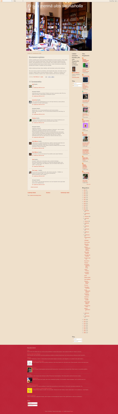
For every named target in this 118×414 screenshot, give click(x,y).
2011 (85, 327)
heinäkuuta (87, 223)
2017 (85, 207)
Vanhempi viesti (65, 192)
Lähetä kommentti (34, 187)
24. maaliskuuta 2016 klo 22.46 (38, 114)
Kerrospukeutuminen (87, 306)
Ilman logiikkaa (87, 279)
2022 (85, 197)
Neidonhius (86, 296)
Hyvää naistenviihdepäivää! (87, 291)
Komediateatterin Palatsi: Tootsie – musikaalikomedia (86, 152)
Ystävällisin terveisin (86, 273)
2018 (85, 205)
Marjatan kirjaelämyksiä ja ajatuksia (86, 60)
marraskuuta (87, 213)
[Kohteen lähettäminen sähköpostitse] (48, 77)
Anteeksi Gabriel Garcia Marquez (33, 353)
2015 (85, 319)
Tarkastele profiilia (75, 77)
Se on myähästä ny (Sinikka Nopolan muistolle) (42, 388)
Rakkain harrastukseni (87, 309)
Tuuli (33, 159)
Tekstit (75, 83)
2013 (85, 323)
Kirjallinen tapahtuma (31, 395)
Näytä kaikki (88, 184)
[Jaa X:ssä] (51, 77)
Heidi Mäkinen (35, 141)
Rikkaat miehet (87, 277)
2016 (85, 209)
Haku (28, 350)
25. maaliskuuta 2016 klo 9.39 (38, 166)
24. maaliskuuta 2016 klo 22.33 (38, 104)
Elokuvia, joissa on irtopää (86, 282)
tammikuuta (87, 316)
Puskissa (34, 118)
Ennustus (86, 285)
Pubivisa (29, 357)
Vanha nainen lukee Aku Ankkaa (87, 302)
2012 (85, 325)
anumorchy (34, 100)
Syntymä (34, 367)
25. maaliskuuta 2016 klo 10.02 (38, 176)
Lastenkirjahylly (86, 76)
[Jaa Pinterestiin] (53, 77)
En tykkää (29, 374)
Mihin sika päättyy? (86, 245)
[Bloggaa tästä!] (49, 77)
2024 (85, 193)
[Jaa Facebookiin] (52, 77)
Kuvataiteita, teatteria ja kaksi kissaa (87, 266)
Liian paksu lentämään (87, 288)
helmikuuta (87, 313)
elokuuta (86, 221)
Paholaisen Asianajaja (85, 135)
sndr (62, 411)
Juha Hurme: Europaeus (85, 168)
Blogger (71, 411)
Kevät (85, 275)
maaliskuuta (87, 234)
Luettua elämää (86, 172)
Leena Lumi (85, 106)
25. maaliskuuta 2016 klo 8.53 (38, 155)
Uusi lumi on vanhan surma (38, 361)
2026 (85, 190)
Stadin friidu (85, 157)
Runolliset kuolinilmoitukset (32, 385)
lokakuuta (87, 216)
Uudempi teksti (32, 192)
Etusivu (48, 192)
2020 (85, 201)
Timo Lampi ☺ (35, 170)
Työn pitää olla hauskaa (87, 256)
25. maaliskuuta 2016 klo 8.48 (38, 148)
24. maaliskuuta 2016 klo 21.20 (38, 87)
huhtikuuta (87, 231)
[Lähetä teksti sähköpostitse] (46, 76)
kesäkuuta (87, 226)
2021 (85, 199)
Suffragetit (86, 240)
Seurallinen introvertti (86, 294)
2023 (85, 195)
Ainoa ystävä (87, 242)
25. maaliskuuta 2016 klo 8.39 (38, 137)
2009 (85, 330)
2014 (85, 321)
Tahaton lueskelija (85, 165)
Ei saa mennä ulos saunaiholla (55, 6)
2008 (85, 332)
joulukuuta (87, 210)
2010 (85, 328)
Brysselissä (86, 260)
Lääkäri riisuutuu (86, 270)
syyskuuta (87, 218)
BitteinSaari (85, 92)
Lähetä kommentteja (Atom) (35, 195)
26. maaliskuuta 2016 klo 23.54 (38, 184)
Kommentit (76, 85)
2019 (85, 203)
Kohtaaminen (35, 378)
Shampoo (86, 262)
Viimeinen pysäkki (86, 299)
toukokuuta (87, 229)
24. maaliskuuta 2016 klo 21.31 (38, 96)
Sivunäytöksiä (85, 149)
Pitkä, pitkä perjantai (86, 253)
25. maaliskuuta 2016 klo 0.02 (38, 122)
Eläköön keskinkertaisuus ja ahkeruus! (87, 249)
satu (33, 84)
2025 (85, 192)
